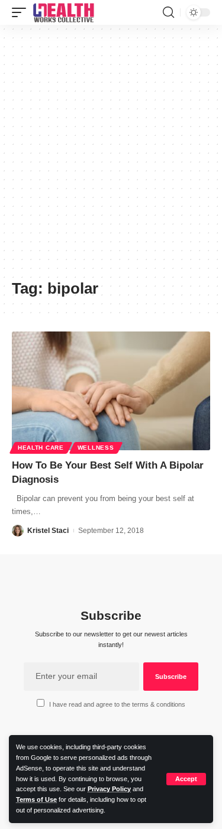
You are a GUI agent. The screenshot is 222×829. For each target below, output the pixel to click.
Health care (41, 447)
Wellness (96, 447)
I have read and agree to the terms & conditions (117, 704)
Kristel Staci (48, 530)
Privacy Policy (109, 788)
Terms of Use (36, 799)
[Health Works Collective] (63, 12)
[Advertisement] (111, 156)
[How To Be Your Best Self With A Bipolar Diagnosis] (111, 390)
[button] (186, 779)
